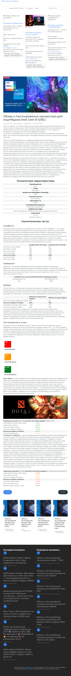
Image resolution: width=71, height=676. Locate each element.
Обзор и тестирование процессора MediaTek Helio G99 (51, 588)
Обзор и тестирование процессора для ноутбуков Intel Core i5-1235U (51, 637)
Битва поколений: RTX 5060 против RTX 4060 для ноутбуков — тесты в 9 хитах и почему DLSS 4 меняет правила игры (18, 596)
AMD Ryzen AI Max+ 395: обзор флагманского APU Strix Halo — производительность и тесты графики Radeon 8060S (18, 577)
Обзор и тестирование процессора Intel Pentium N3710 (43, 522)
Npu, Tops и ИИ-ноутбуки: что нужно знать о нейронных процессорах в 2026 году (18, 613)
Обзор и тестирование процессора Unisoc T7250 (50, 559)
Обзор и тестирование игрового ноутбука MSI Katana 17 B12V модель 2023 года (51, 621)
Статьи (36, 8)
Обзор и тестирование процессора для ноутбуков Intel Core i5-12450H (51, 573)
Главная (11, 8)
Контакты (29, 8)
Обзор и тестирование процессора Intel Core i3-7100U (10, 522)
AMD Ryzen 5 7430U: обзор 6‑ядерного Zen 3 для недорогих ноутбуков (17, 560)
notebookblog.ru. (28, 667)
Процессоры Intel (17, 123)
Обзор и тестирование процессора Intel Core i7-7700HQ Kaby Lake (60, 523)
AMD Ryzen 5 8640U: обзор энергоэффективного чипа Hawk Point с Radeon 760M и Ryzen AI (18, 653)
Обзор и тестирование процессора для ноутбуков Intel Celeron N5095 (51, 604)
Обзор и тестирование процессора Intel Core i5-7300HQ (27, 522)
